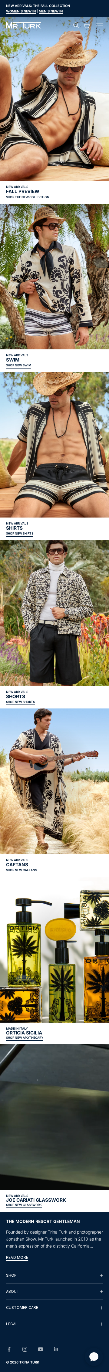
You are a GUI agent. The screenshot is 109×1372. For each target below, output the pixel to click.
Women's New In (21, 11)
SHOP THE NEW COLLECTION (27, 197)
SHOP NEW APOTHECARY (24, 1037)
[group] (54, 1275)
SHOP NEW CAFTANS (21, 870)
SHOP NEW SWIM (18, 365)
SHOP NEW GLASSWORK (24, 1205)
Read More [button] (17, 1257)
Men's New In (51, 11)
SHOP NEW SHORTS (20, 702)
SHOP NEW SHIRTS (19, 533)
